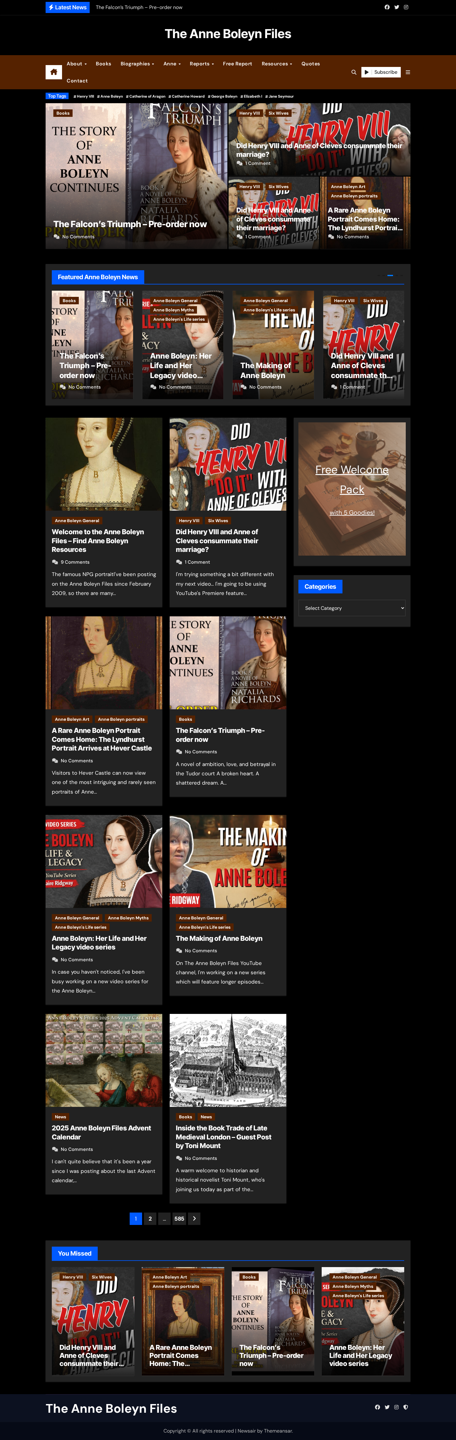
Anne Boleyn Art (348, 186)
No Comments (78, 237)
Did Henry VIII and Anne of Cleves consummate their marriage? (273, 219)
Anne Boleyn (112, 96)
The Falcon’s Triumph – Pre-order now (271, 1355)
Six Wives (278, 113)
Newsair (247, 1431)
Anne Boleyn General (78, 113)
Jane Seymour (281, 96)
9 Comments (75, 562)
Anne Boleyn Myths (130, 113)
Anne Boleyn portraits (354, 196)
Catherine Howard (188, 96)
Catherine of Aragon (147, 96)
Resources (275, 63)
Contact (77, 80)
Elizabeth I (253, 96)
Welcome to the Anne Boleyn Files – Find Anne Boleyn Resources (98, 540)
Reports (200, 63)
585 (179, 1218)
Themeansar (278, 1431)
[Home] (54, 72)
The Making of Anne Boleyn (219, 938)
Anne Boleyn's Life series (184, 113)
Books (103, 63)
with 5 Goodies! (352, 513)
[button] (407, 72)
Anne (170, 63)
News (60, 1117)
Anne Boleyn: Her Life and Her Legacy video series (360, 1355)
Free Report (238, 63)
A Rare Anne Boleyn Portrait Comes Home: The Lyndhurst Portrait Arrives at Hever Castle (102, 739)
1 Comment (257, 163)
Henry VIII (85, 96)
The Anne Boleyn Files (228, 33)
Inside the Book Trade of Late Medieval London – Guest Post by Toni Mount (223, 1137)
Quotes (311, 63)
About (75, 63)
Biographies (136, 63)
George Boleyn (224, 96)
